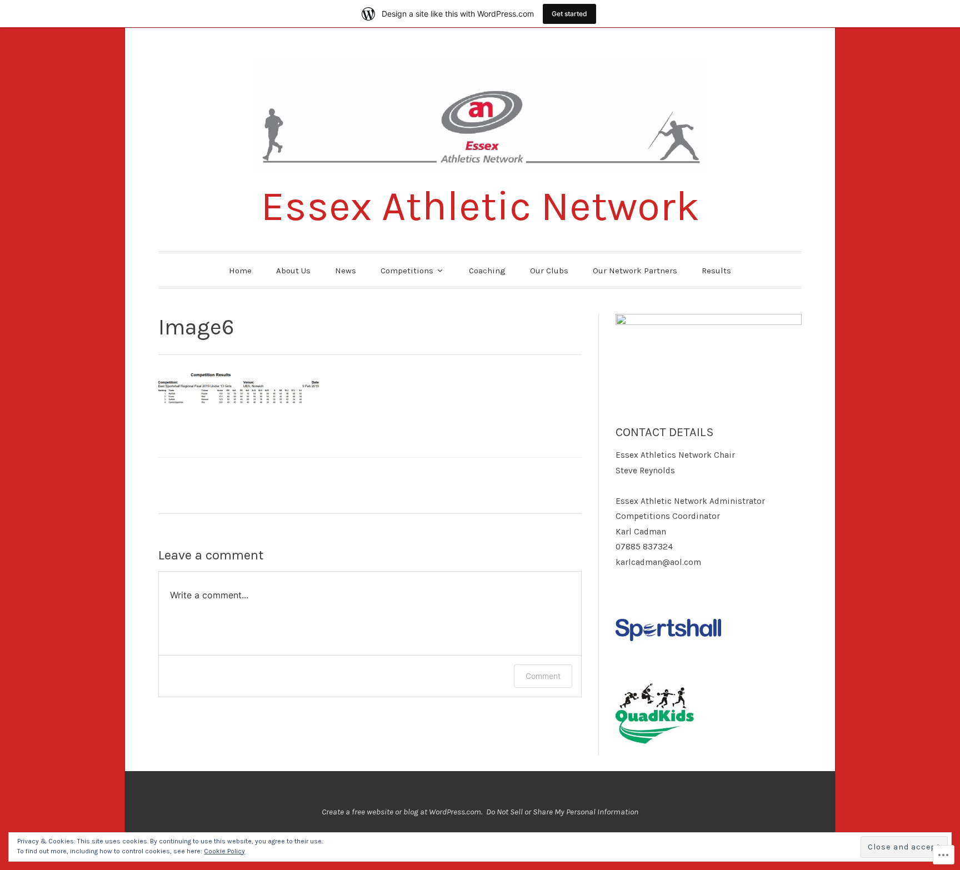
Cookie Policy (224, 851)
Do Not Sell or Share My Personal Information (562, 812)
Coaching (487, 271)
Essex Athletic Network (480, 206)
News (345, 271)
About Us (293, 271)
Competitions (407, 271)
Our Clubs (549, 271)
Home (240, 271)
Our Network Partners (635, 271)
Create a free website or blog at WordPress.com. (402, 812)
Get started (569, 13)
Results (716, 271)
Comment (543, 676)
